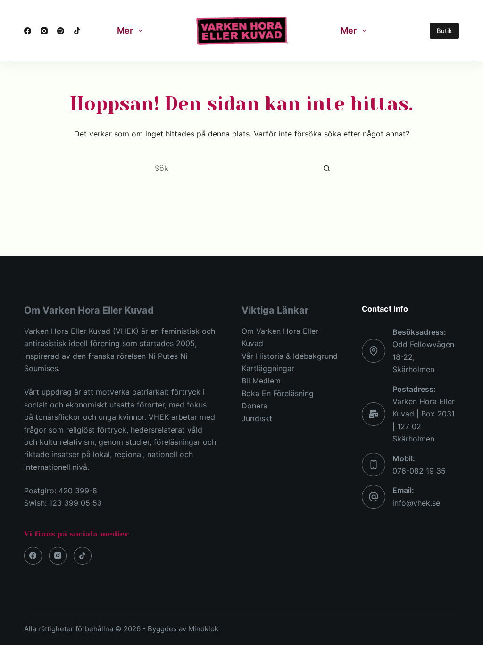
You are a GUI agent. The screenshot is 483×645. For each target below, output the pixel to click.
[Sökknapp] (326, 168)
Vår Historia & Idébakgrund (290, 356)
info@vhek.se (416, 503)
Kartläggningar (268, 368)
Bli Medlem (261, 380)
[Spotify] (60, 30)
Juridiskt (257, 418)
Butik (444, 30)
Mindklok (203, 628)
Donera (254, 405)
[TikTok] (77, 30)
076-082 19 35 (419, 470)
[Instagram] (44, 30)
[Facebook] (27, 30)
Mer (125, 30)
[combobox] (232, 168)
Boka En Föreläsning (278, 393)
